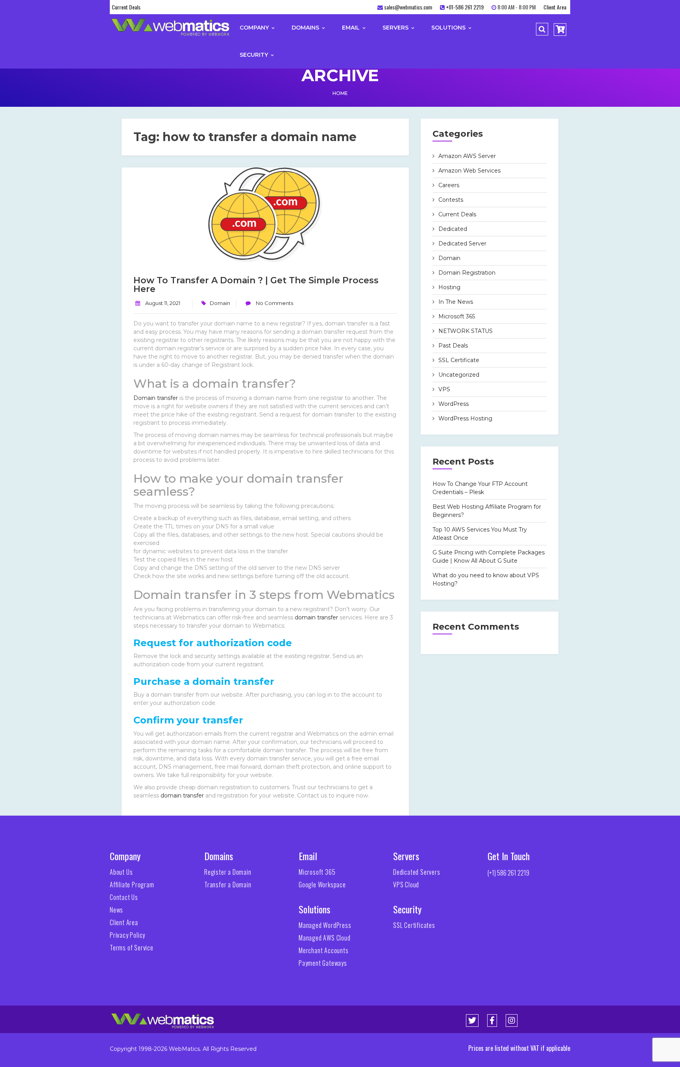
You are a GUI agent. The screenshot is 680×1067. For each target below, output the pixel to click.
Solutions (449, 27)
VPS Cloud (406, 884)
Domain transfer (155, 398)
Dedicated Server (462, 243)
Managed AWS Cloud (325, 937)
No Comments (274, 303)
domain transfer (316, 617)
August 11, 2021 (162, 303)
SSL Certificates (414, 925)
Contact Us (124, 897)
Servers (396, 27)
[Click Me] (472, 1020)
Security (255, 54)
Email (351, 27)
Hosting (449, 287)
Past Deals (453, 345)
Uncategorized (458, 374)
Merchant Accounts (324, 950)
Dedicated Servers (416, 872)
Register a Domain (227, 872)
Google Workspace (322, 884)
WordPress (453, 403)
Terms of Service (131, 947)
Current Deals (126, 7)
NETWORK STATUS (465, 331)
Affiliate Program (132, 884)
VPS (444, 389)
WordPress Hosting (465, 418)
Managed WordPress (325, 925)
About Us (121, 872)
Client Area (554, 7)
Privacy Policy (127, 935)
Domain (220, 303)
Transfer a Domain (227, 884)
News (116, 910)
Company (255, 27)
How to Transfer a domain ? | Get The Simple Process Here (256, 284)
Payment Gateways (323, 963)
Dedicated (452, 228)
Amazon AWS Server (467, 156)
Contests (450, 199)
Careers (448, 185)
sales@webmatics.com (408, 7)
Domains (306, 27)
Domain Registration (466, 272)
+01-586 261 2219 (465, 7)
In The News (455, 301)
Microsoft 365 (456, 316)
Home (340, 93)
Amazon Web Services (469, 170)
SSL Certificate (458, 360)
